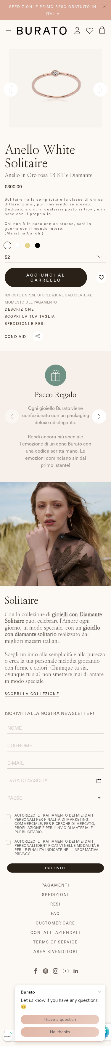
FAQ (55, 913)
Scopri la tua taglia (30, 316)
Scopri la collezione (32, 693)
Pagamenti (55, 885)
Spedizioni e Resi (25, 323)
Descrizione (19, 309)
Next (100, 89)
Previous (11, 89)
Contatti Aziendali (55, 932)
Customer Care (55, 923)
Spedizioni (55, 894)
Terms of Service (55, 942)
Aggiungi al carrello (45, 277)
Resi (55, 904)
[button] (101, 277)
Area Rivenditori (55, 951)
